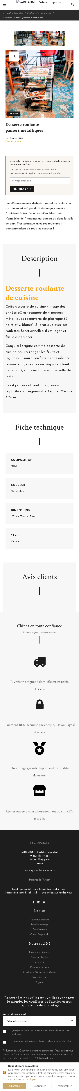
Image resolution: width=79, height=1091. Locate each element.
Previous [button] (10, 38)
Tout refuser (39, 1085)
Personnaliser (65, 1085)
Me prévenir (22, 189)
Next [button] (69, 38)
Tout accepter (14, 1085)
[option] (39, 38)
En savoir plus (29, 1079)
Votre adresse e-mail (14, 1014)
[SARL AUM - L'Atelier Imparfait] (39, 2)
